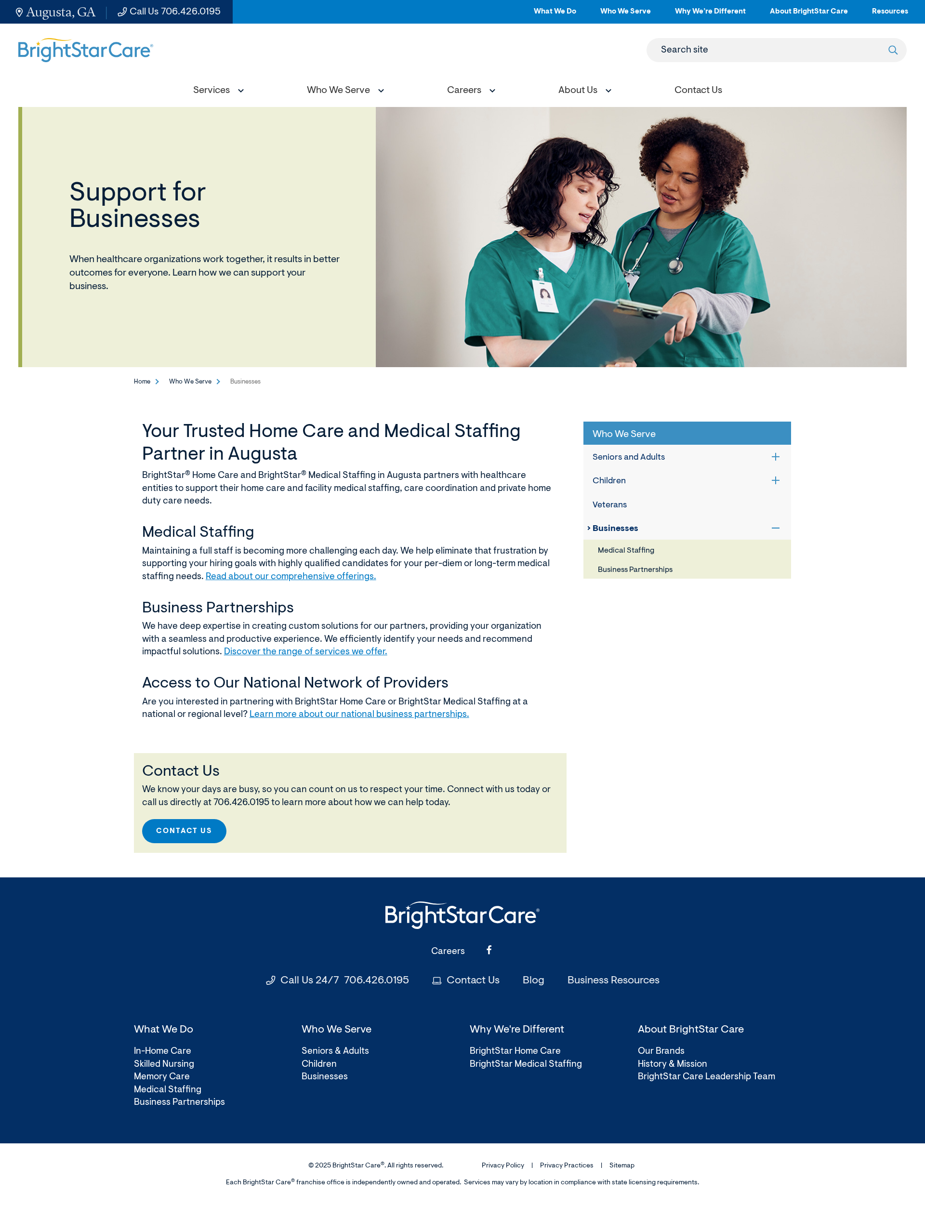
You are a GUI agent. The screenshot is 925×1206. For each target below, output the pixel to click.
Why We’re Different (710, 16)
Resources (890, 16)
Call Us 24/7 (344, 981)
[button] (216, 92)
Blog (533, 981)
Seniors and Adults (629, 457)
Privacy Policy (503, 1166)
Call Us (175, 12)
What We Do (555, 16)
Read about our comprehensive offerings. (291, 577)
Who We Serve (625, 16)
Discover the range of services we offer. (305, 652)
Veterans (610, 505)
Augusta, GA (60, 12)
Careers (448, 951)
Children (609, 481)
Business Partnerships (635, 570)
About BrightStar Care (809, 16)
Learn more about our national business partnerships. (359, 714)
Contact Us (184, 831)
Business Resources (614, 981)
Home (142, 382)
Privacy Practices (567, 1166)
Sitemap (621, 1166)
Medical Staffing (626, 551)
